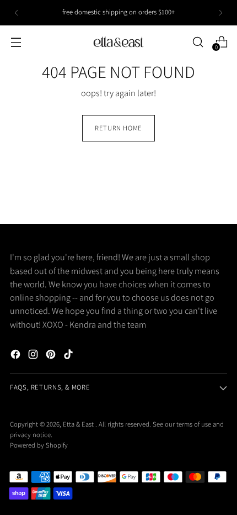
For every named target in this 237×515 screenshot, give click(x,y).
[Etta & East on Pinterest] (51, 356)
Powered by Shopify (39, 445)
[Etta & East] (118, 42)
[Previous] (16, 12)
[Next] (220, 12)
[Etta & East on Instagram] (34, 356)
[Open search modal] (197, 41)
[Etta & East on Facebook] (16, 356)
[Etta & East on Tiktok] (69, 356)
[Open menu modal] (15, 41)
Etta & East (79, 424)
